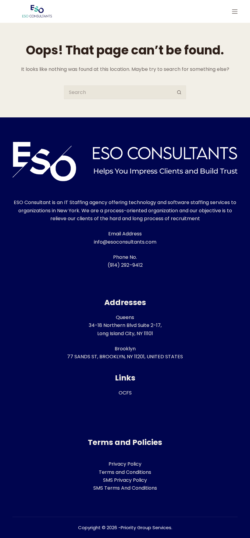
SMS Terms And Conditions (125, 487)
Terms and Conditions (125, 472)
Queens (125, 317)
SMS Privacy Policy (125, 480)
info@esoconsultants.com (125, 241)
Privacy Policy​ (125, 463)
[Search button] (179, 92)
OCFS (125, 392)
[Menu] (235, 11)
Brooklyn (125, 348)
